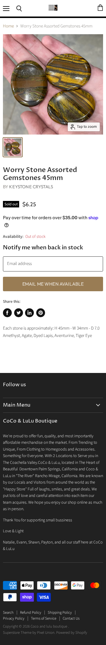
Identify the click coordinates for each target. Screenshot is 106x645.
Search (8, 612)
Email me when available (53, 284)
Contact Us (71, 618)
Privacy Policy (13, 618)
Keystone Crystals (31, 186)
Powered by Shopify (71, 632)
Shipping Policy (60, 612)
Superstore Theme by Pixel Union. (29, 632)
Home (8, 26)
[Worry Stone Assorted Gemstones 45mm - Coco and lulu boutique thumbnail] (12, 147)
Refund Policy (30, 612)
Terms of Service (43, 618)
